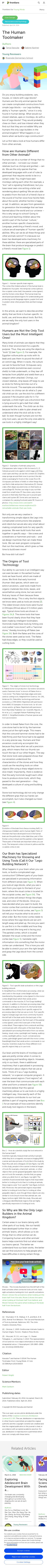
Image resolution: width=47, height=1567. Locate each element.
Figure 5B (36, 1084)
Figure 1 (26, 248)
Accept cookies (23, 1551)
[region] (23, 1546)
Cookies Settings (23, 1562)
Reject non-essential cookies (23, 1557)
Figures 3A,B (8, 614)
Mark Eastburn (8, 1387)
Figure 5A (29, 894)
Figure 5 (31, 882)
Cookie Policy (12, 1544)
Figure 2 (20, 352)
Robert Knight (8, 1375)
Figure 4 (10, 802)
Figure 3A (6, 633)
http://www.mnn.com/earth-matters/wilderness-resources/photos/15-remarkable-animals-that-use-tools (19, 505)
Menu (41, 9)
